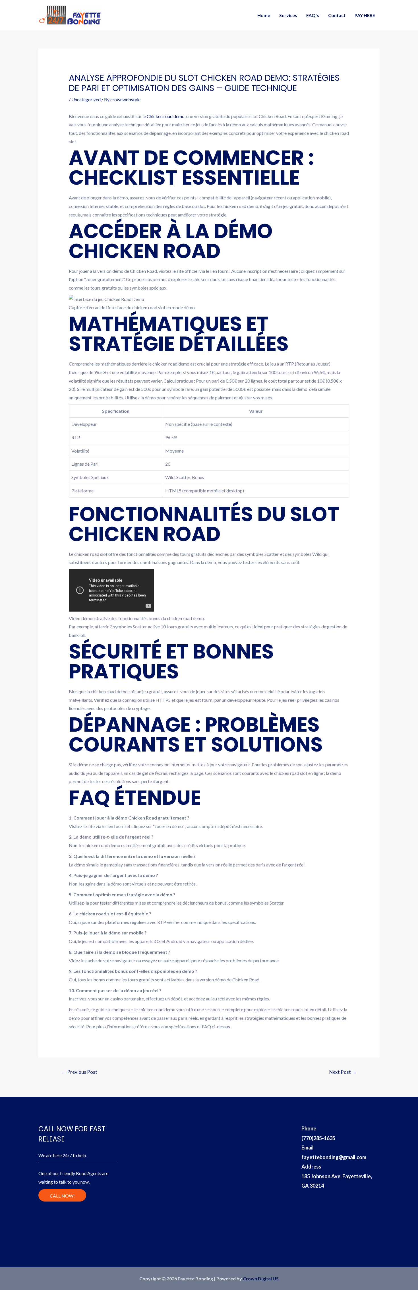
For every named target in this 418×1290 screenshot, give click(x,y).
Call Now (388, 10)
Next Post (343, 1072)
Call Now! (62, 1195)
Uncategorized (86, 99)
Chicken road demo (166, 116)
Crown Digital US (261, 1278)
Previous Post (79, 1072)
